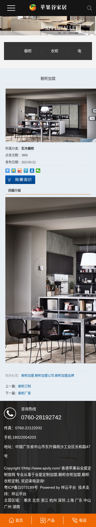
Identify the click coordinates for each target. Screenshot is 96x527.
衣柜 (54, 51)
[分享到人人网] (32, 170)
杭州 (53, 500)
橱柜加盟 (27, 375)
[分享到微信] (38, 170)
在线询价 (20, 179)
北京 (36, 500)
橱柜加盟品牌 (64, 375)
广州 (7, 507)
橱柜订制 (24, 386)
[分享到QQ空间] (13, 170)
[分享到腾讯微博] (26, 170)
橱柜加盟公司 (44, 375)
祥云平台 (68, 487)
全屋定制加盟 (46, 474)
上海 (70, 500)
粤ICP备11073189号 (21, 487)
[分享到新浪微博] (20, 170)
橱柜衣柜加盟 (69, 474)
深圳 (61, 500)
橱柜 (28, 51)
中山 (87, 500)
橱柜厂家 (24, 393)
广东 (78, 500)
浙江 (44, 500)
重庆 (27, 500)
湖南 (16, 507)
